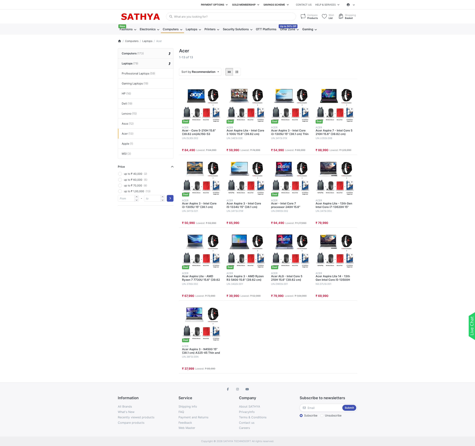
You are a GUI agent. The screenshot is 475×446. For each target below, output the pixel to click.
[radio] (229, 72)
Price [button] (121, 166)
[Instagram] (237, 389)
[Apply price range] (170, 198)
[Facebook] (228, 389)
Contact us (304, 4)
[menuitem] (128, 29)
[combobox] (231, 16)
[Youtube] (247, 389)
